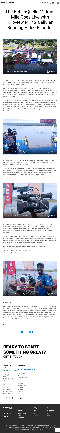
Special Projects (22, 413)
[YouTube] (47, 3)
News (34, 410)
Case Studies (50, 410)
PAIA (48, 413)
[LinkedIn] (53, 3)
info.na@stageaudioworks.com (27, 369)
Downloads (36, 415)
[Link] (8, 2)
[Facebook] (42, 3)
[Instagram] (50, 3)
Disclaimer (50, 408)
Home (19, 408)
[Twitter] (45, 3)
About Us (20, 410)
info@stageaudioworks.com (11, 371)
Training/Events (37, 408)
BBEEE (34, 413)
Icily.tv (5, 325)
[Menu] (58, 3)
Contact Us (50, 415)
